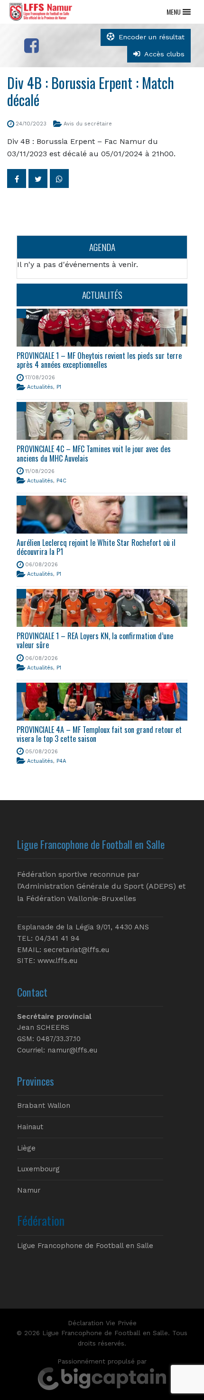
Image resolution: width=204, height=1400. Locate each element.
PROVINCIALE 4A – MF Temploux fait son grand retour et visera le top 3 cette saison (99, 734)
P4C (61, 481)
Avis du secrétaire (88, 124)
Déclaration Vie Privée (102, 1323)
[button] (174, 11)
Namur (28, 1190)
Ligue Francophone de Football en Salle (85, 1245)
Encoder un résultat (152, 37)
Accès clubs (164, 54)
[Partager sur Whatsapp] (59, 178)
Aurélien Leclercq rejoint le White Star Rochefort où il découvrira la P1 (96, 547)
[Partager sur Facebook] (16, 178)
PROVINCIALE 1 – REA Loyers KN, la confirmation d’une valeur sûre (95, 640)
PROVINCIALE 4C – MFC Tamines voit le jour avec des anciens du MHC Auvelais (94, 453)
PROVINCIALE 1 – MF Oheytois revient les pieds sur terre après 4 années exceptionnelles (99, 360)
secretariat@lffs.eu (76, 949)
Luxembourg (38, 1169)
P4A (61, 761)
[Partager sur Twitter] (37, 178)
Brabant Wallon (43, 1105)
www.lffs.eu (57, 960)
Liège (26, 1148)
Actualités (40, 387)
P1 (58, 387)
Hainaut (30, 1127)
